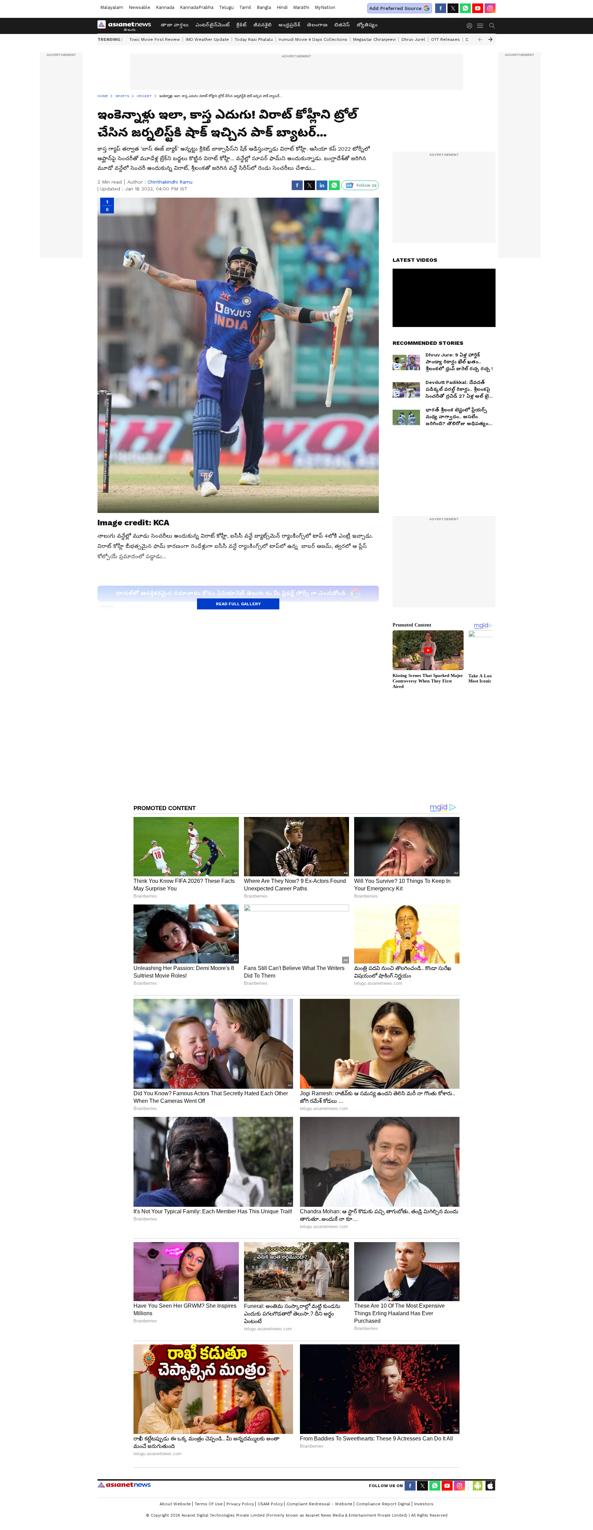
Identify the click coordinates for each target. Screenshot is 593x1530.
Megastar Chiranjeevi (374, 39)
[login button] (471, 25)
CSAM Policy (270, 1504)
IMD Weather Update (207, 39)
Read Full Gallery (238, 604)
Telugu (226, 7)
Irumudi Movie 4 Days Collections (313, 39)
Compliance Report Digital (383, 1504)
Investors (423, 1504)
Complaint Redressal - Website (319, 1504)
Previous (480, 39)
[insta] (490, 8)
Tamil (245, 7)
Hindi (282, 7)
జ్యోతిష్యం (367, 24)
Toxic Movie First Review (154, 39)
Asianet (124, 1485)
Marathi (301, 7)
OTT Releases (445, 39)
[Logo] (126, 26)
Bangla (264, 7)
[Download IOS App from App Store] (490, 1486)
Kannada (165, 7)
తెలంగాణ (317, 24)
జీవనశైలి (262, 24)
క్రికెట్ (241, 24)
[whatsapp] (465, 8)
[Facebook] (440, 8)
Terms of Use (209, 1504)
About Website (175, 1504)
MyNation (325, 7)
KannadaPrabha (196, 7)
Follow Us (367, 185)
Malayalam (111, 7)
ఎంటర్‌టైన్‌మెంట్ (212, 24)
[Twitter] (452, 8)
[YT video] (477, 8)
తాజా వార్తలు (174, 24)
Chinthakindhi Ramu (170, 182)
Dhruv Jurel (413, 39)
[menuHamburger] (480, 26)
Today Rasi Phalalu (254, 39)
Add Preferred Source (395, 8)
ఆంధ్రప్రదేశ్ (289, 24)
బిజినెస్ (342, 24)
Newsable (139, 7)
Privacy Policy (240, 1504)
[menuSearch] (492, 25)
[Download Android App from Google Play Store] (477, 1486)
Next (490, 39)
